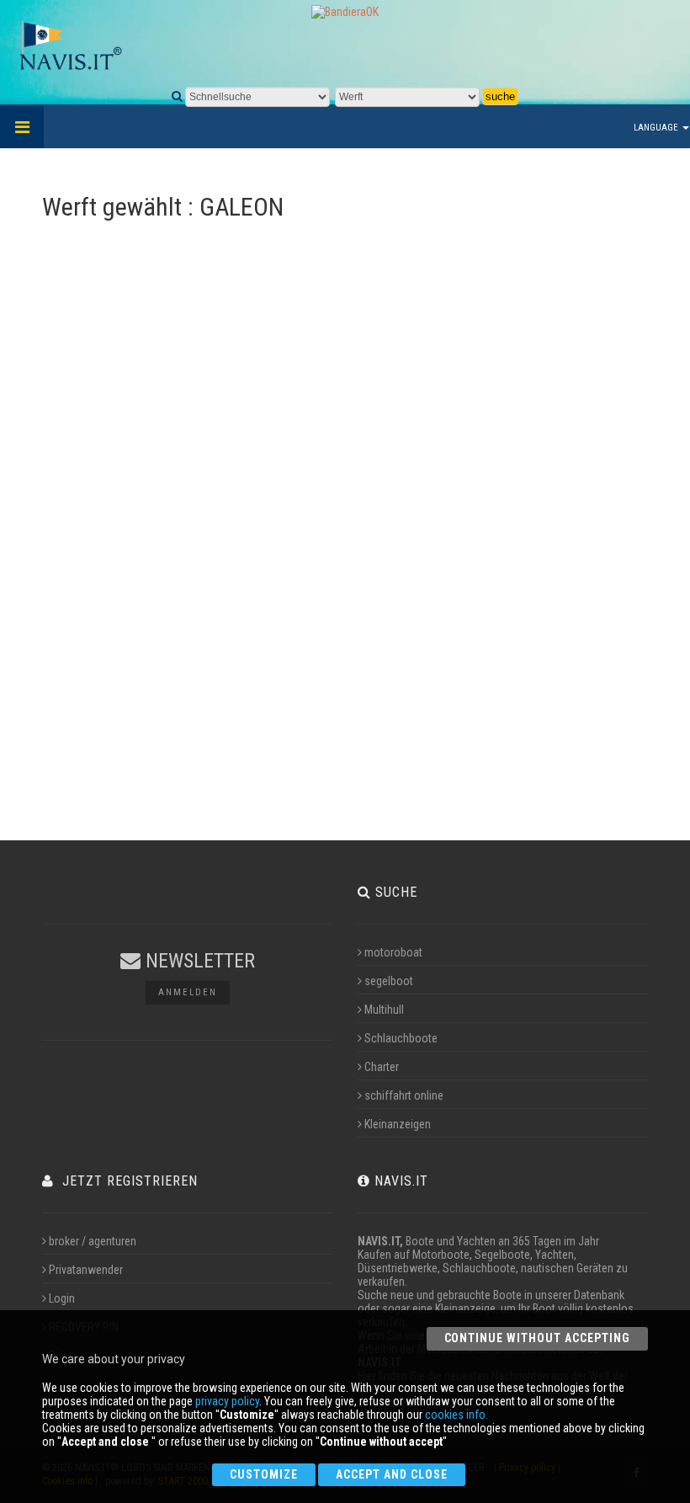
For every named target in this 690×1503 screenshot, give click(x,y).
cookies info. (456, 1414)
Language (657, 127)
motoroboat (393, 952)
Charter (381, 1067)
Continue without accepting (537, 1338)
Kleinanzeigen (397, 1124)
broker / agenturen (92, 1241)
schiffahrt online (403, 1095)
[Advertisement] (345, 571)
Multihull (384, 1009)
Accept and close (392, 1474)
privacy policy (227, 1401)
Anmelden (187, 992)
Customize (264, 1474)
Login (62, 1298)
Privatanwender (86, 1269)
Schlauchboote (401, 1038)
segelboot (388, 981)
